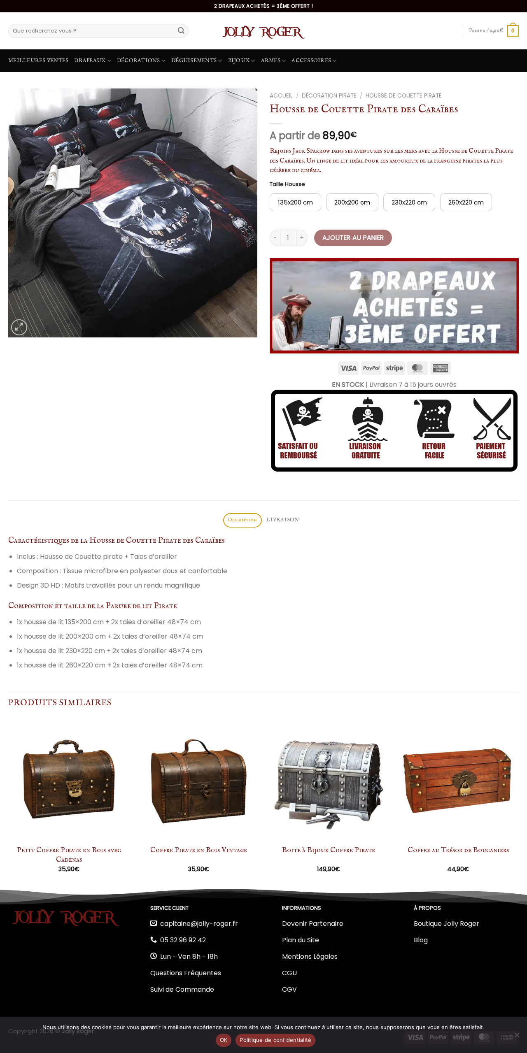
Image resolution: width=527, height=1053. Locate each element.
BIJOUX (239, 60)
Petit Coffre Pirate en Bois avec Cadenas (69, 855)
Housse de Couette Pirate (404, 96)
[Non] (517, 1037)
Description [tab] (242, 519)
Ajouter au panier (353, 237)
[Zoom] (19, 327)
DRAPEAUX (89, 60)
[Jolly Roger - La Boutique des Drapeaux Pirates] (263, 31)
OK (224, 1040)
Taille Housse (287, 184)
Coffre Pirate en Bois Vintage (198, 850)
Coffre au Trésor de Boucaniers (458, 850)
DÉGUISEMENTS (194, 60)
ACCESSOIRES (311, 60)
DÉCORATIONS (138, 60)
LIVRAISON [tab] (282, 519)
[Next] (518, 803)
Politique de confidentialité (275, 1040)
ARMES (270, 60)
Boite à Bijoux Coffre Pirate (328, 850)
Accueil (281, 96)
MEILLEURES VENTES (38, 60)
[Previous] (8, 803)
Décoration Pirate (329, 96)
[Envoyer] (181, 31)
